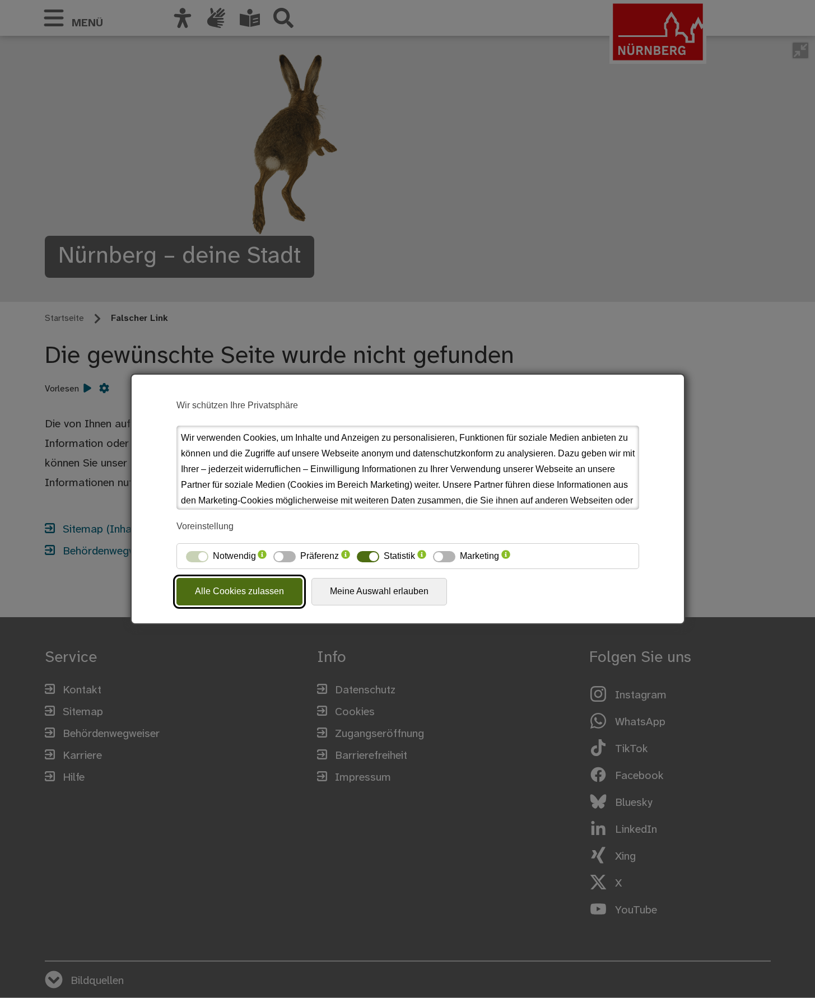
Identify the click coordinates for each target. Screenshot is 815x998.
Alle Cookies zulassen (239, 591)
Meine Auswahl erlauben (379, 591)
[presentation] (262, 556)
